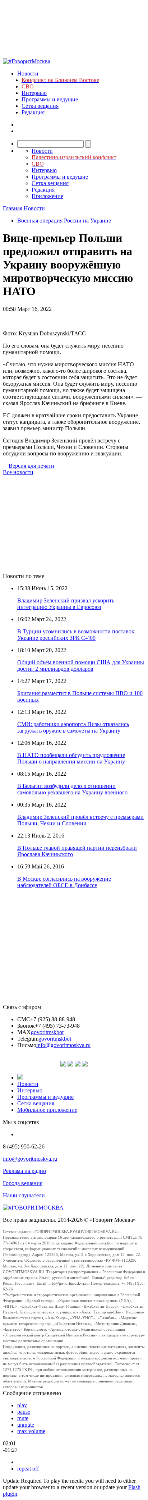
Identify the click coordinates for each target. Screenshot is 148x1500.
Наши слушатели (24, 1195)
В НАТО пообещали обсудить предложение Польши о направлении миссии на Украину (71, 758)
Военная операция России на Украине (64, 220)
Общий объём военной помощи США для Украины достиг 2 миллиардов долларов (80, 665)
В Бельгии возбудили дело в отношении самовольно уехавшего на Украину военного (72, 789)
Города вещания (22, 1183)
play (22, 1405)
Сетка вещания (40, 106)
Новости (27, 73)
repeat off (28, 1468)
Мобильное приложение (47, 1110)
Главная (12, 208)
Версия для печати (31, 466)
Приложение (47, 196)
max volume (31, 1431)
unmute (25, 1425)
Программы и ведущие (50, 99)
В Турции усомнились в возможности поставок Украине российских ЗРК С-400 (75, 634)
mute (22, 1418)
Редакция (33, 112)
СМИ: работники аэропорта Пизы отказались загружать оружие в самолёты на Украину (73, 727)
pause (23, 1412)
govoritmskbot (47, 1032)
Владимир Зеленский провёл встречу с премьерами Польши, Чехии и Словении (80, 820)
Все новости (18, 472)
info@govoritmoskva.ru (63, 1045)
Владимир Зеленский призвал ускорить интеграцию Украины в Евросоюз (65, 603)
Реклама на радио (24, 1171)
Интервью (34, 93)
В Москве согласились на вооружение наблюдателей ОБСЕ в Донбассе (64, 882)
